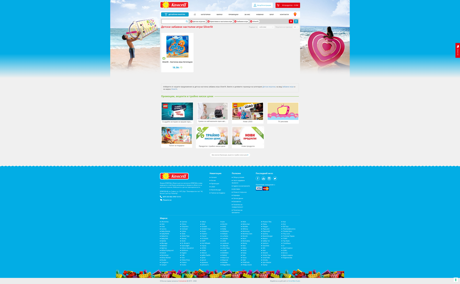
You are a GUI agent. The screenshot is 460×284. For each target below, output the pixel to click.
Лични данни (238, 198)
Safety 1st (266, 241)
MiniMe (245, 226)
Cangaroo (164, 262)
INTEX (204, 248)
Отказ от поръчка (240, 192)
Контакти (284, 14)
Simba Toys (267, 255)
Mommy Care (247, 234)
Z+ (284, 246)
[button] (288, 5)
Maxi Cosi (225, 257)
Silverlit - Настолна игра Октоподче (177, 62)
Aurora (163, 229)
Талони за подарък (218, 193)
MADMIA (225, 253)
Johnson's (205, 265)
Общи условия (238, 177)
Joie (223, 222)
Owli (244, 260)
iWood (204, 253)
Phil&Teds (246, 262)
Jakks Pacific (206, 255)
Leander (225, 238)
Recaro (265, 238)
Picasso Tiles (267, 222)
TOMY (285, 238)
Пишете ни (167, 200)
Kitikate (224, 234)
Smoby (265, 260)
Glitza (204, 222)
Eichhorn (185, 250)
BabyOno (164, 236)
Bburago (164, 243)
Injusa (204, 246)
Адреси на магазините (295, 14)
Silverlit (174, 89)
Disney (184, 238)
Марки (219, 14)
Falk (183, 255)
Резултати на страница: (284, 27)
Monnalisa (246, 241)
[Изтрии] (191, 21)
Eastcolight (185, 246)
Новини (260, 14)
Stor (284, 224)
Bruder (163, 260)
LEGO (213, 187)
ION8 (204, 250)
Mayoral (225, 260)
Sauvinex (266, 246)
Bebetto (164, 246)
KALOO (224, 224)
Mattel (224, 255)
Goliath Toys (206, 229)
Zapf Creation (288, 248)
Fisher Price (186, 260)
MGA (244, 222)
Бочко (285, 253)
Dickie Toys (185, 236)
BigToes (164, 248)
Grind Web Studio (294, 281)
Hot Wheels (206, 243)
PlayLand (266, 229)
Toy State (286, 241)
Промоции (233, 14)
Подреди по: (253, 27)
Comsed (184, 229)
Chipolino (185, 226)
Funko (184, 265)
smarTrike (266, 257)
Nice (244, 246)
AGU (162, 224)
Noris (244, 250)
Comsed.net (183, 281)
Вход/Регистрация (264, 5)
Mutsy (244, 243)
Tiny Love (286, 234)
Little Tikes (226, 248)
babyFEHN (165, 234)
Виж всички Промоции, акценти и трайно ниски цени (229, 155)
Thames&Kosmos (289, 229)
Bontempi (164, 255)
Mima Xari (246, 224)
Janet (203, 257)
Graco (204, 231)
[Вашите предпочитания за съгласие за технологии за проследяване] (456, 280)
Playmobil (266, 231)
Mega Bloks (226, 265)
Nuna (244, 257)
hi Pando (205, 238)
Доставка (236, 189)
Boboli (163, 253)
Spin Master (267, 262)
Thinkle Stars (287, 231)
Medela (224, 262)
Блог (272, 14)
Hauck (204, 236)
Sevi (264, 250)
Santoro (265, 243)
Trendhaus (287, 243)
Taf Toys (285, 226)
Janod (204, 260)
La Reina (225, 236)
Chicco (184, 224)
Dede (183, 234)
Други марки (288, 255)
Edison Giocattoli (188, 248)
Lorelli (224, 250)
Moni (244, 238)
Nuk (243, 255)
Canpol (163, 265)
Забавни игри (288, 87)
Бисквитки (237, 201)
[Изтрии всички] (291, 21)
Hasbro (204, 234)
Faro (183, 257)
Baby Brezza (165, 231)
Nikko (244, 248)
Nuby (244, 253)
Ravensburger (216, 190)
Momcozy (246, 231)
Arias (163, 226)
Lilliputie (225, 246)
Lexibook (225, 243)
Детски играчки (269, 87)
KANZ (224, 226)
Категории (205, 14)
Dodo (184, 241)
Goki (203, 224)
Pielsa (265, 224)
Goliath (204, 226)
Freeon (184, 262)
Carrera (184, 222)
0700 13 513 (177, 197)
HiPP (203, 241)
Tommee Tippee (288, 236)
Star (284, 222)
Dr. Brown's (186, 243)
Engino (184, 253)
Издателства (287, 257)
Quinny (265, 234)
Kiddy (224, 229)
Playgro (265, 226)
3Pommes (165, 222)
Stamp (265, 265)
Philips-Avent (247, 265)
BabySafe (164, 238)
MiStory (245, 229)
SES (264, 248)
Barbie (163, 241)
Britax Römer (166, 257)
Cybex (184, 231)
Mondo (245, 236)
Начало (195, 14)
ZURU (285, 250)
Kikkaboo (225, 231)
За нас (247, 14)
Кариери (236, 195)
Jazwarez (205, 262)
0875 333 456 (167, 197)
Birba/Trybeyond (167, 250)
